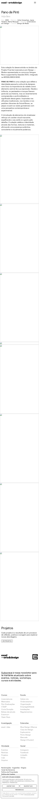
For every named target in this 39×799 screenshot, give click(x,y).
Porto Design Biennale (25, 736)
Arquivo (4, 760)
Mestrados (5, 702)
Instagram (24, 750)
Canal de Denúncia (8, 770)
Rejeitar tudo (28, 786)
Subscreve (6, 672)
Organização (25, 704)
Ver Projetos (7, 641)
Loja (3, 758)
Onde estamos (26, 702)
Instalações (25, 709)
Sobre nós (24, 699)
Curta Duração (7, 709)
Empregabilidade (27, 707)
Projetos (4, 755)
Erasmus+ (5, 714)
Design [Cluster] (27, 740)
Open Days (5, 717)
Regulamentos (26, 712)
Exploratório (25, 732)
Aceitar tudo (11, 786)
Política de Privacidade (9, 772)
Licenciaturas (6, 699)
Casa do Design (26, 730)
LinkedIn (23, 755)
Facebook (24, 752)
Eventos (4, 750)
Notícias (4, 752)
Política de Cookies (29, 794)
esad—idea (5, 727)
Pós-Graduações (8, 704)
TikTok (22, 758)
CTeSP (3, 707)
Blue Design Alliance (28, 727)
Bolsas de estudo (8, 712)
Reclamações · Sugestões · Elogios (13, 768)
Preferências (19, 789)
